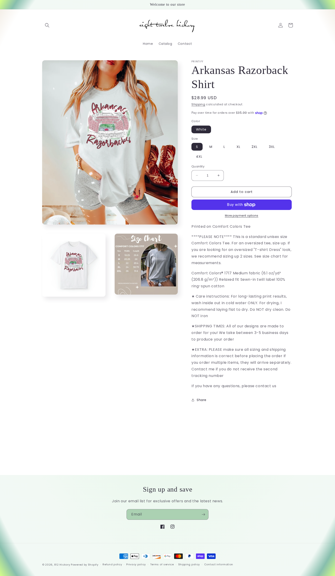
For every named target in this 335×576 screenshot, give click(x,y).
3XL (272, 146)
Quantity (197, 166)
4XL (199, 156)
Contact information (218, 564)
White (201, 129)
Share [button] (201, 400)
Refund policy (112, 564)
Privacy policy (136, 564)
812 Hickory (62, 564)
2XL (255, 146)
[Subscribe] (203, 514)
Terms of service (162, 564)
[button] (47, 25)
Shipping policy (189, 564)
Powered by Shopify (84, 564)
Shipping (198, 104)
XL (238, 146)
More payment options (241, 215)
